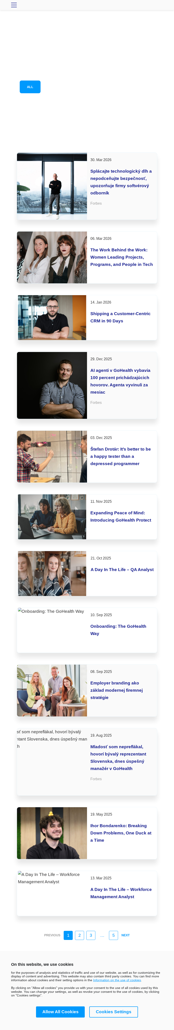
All (30, 87)
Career (57, 87)
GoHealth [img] (87, 5)
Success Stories (65, 103)
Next (125, 935)
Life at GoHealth (128, 87)
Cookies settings (113, 1011)
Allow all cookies (60, 1011)
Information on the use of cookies (117, 980)
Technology (109, 103)
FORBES (88, 87)
